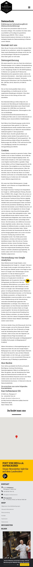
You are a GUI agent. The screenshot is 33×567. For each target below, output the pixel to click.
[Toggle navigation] (29, 7)
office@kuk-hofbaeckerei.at (12, 398)
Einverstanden (25, 564)
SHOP (3, 503)
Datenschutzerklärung (10, 564)
